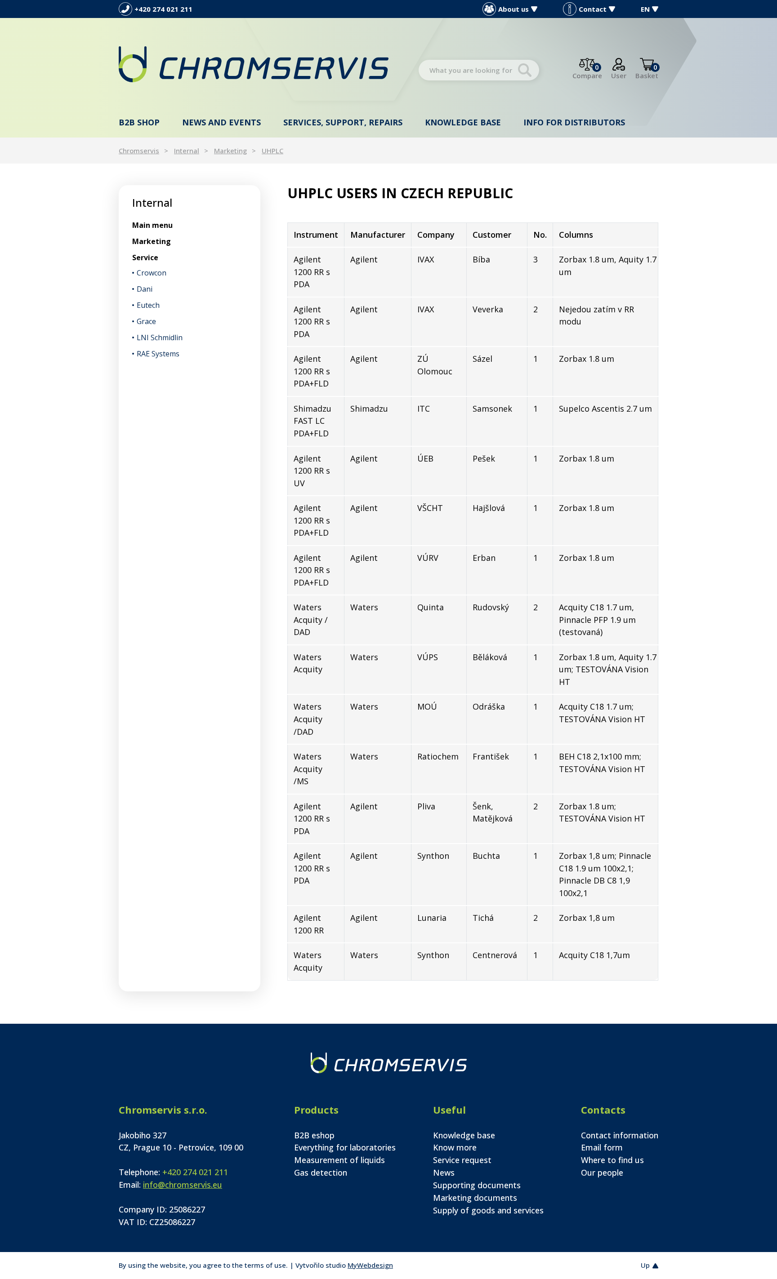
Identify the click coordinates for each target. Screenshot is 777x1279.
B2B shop (139, 122)
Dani (144, 289)
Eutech (148, 305)
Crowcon (151, 273)
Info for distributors (574, 122)
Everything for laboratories (345, 1147)
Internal (186, 150)
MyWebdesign (370, 1265)
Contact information (619, 1135)
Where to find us (612, 1160)
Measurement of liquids (339, 1160)
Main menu (152, 225)
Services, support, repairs (342, 122)
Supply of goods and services (488, 1210)
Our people (602, 1172)
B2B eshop (314, 1135)
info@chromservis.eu (182, 1184)
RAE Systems (158, 354)
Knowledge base (463, 122)
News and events (221, 122)
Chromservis (139, 150)
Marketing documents (475, 1197)
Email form (602, 1147)
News (444, 1172)
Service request (462, 1160)
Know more (455, 1147)
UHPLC (272, 150)
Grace (146, 321)
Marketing (230, 150)
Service (145, 257)
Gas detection (320, 1172)
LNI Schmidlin (160, 337)
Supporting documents (477, 1185)
